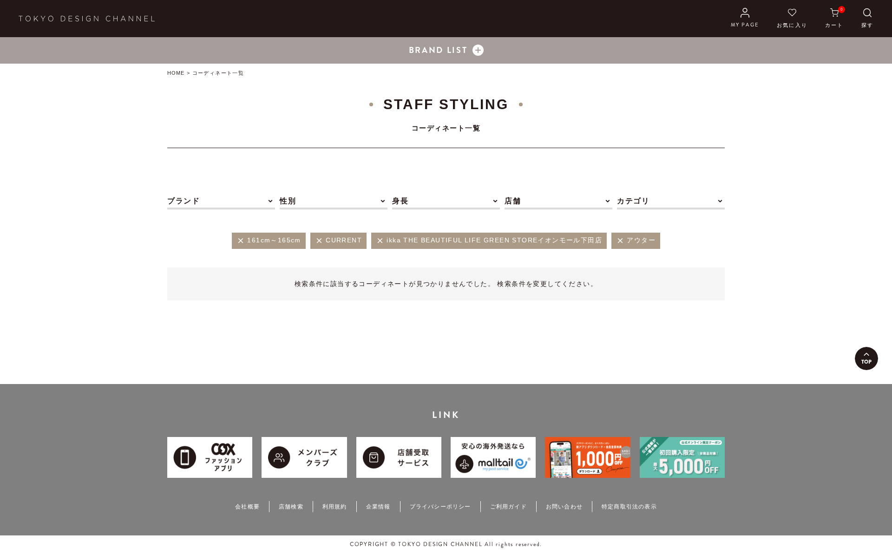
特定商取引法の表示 (629, 506)
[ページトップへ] (866, 358)
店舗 (513, 201)
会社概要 (247, 506)
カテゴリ (633, 201)
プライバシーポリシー (440, 506)
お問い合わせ (564, 506)
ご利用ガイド (508, 506)
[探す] (867, 18)
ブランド (183, 201)
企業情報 (378, 506)
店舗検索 (291, 506)
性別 (288, 201)
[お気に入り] (792, 18)
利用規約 (334, 506)
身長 (400, 201)
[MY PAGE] (745, 18)
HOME (175, 73)
